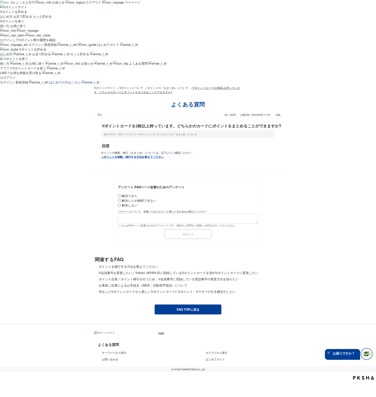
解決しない (129, 205)
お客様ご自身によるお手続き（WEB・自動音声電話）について (143, 285)
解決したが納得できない (139, 200)
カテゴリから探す (217, 352)
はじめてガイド (108, 44)
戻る (100, 114)
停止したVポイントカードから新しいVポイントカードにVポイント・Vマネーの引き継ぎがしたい (167, 291)
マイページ (132, 2)
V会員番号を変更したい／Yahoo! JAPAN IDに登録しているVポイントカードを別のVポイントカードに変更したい (178, 272)
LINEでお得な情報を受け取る (21, 73)
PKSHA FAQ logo (363, 377)
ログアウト (93, 2)
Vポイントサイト (104, 88)
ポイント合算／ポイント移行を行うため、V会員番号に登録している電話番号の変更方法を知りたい (169, 279)
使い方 (5, 26)
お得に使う (18, 26)
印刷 (278, 114)
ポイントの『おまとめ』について (167, 88)
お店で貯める (23, 16)
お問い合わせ (110, 359)
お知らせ (58, 2)
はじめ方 (6, 16)
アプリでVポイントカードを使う (23, 68)
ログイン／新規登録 (43, 44)
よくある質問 (25, 2)
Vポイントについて (131, 88)
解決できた (129, 196)
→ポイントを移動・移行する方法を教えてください (132, 157)
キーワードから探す (114, 352)
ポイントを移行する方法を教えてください (128, 266)
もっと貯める (42, 16)
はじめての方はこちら (65, 82)
